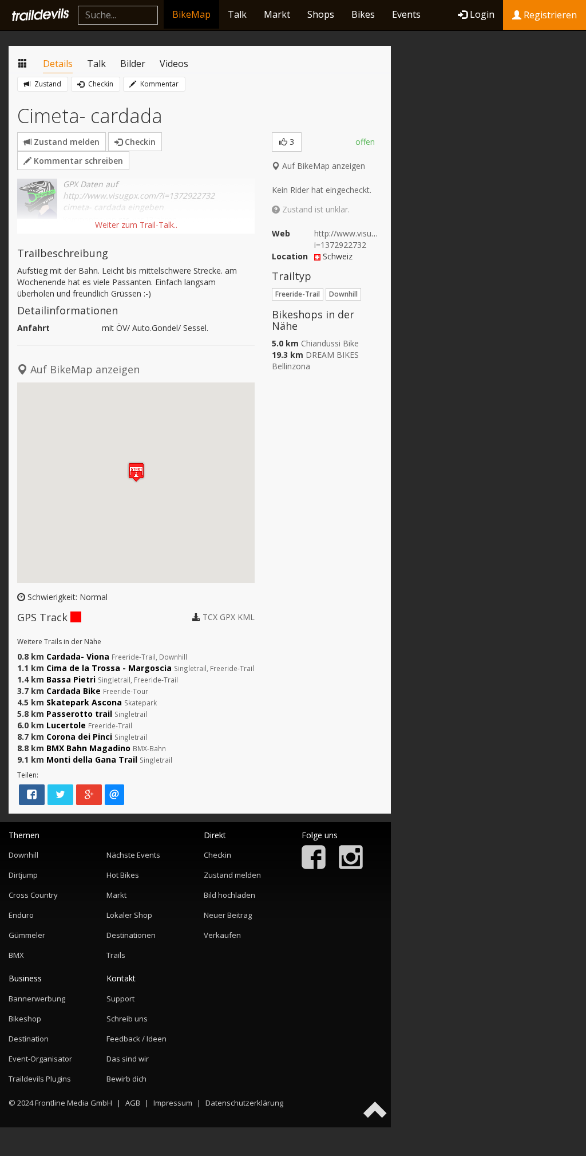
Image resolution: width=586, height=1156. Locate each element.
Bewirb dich (126, 1079)
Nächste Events (133, 855)
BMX (16, 955)
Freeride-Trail (297, 294)
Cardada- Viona (77, 656)
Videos (174, 63)
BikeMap (191, 14)
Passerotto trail (79, 713)
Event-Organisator (40, 1059)
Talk (237, 14)
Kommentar (158, 84)
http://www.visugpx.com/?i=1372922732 (361, 239)
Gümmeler (27, 935)
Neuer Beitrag (228, 915)
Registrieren (549, 15)
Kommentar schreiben (77, 160)
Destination (29, 1038)
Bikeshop (25, 1018)
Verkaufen (222, 935)
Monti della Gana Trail (91, 759)
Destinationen (131, 935)
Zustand (47, 84)
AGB (132, 1103)
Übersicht (23, 63)
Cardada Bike (73, 690)
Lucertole (66, 725)
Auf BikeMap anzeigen (322, 165)
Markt (277, 14)
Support (120, 998)
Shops (320, 14)
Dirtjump (23, 875)
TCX (210, 616)
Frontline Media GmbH (73, 1103)
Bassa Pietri (71, 679)
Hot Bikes (122, 875)
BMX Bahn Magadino (88, 748)
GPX (227, 616)
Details (58, 63)
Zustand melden (65, 141)
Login (482, 14)
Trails (115, 955)
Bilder (132, 63)
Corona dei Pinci (79, 736)
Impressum (172, 1103)
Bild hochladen (229, 895)
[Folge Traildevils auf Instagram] (351, 866)
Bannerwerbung (37, 998)
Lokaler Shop (129, 915)
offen (365, 141)
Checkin (99, 84)
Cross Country (33, 895)
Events (406, 14)
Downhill (343, 294)
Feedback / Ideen (136, 1038)
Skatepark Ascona (84, 702)
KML (246, 616)
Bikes (363, 14)
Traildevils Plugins (40, 1079)
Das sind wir (127, 1059)
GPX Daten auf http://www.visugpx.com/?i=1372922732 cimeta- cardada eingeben (139, 195)
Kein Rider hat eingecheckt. (321, 189)
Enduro (21, 915)
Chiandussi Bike (330, 343)
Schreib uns (127, 1018)
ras (124, 219)
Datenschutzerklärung (244, 1103)
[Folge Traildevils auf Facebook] (314, 866)
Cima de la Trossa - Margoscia (109, 667)
